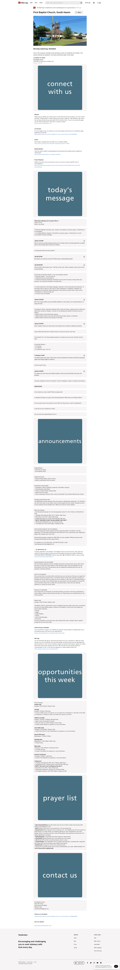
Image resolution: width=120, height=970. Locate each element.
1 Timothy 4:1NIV (39, 355)
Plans (36, 2)
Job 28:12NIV (38, 256)
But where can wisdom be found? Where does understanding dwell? (53, 259)
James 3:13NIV (38, 240)
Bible (31, 2)
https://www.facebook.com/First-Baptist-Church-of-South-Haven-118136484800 (55, 134)
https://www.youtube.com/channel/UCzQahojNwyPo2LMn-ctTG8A (51, 143)
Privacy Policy (30, 962)
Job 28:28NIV (38, 265)
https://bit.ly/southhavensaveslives (43, 556)
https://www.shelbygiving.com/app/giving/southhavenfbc (49, 633)
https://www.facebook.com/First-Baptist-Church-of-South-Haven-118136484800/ (55, 916)
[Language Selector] (93, 2)
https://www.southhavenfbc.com (43, 123)
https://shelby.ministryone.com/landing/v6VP (46, 649)
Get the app (87, 2)
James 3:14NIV (39, 299)
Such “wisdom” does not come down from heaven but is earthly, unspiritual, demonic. (58, 326)
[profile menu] (99, 2)
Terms (35, 962)
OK (116, 966)
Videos (41, 2)
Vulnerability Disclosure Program (25, 963)
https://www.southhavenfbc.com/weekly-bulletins (47, 154)
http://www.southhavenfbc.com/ (42, 925)
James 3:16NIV (38, 371)
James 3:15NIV (38, 323)
